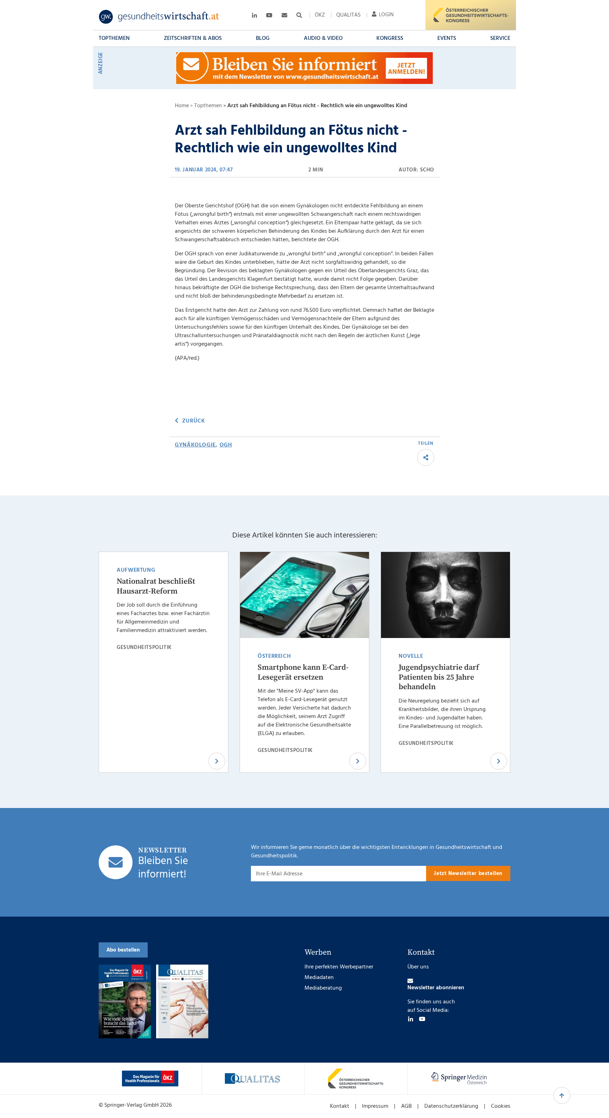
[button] (114, 38)
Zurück (193, 421)
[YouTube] (422, 1019)
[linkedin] (410, 1019)
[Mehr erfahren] (150, 1078)
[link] (159, 17)
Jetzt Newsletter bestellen (468, 873)
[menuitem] (320, 15)
